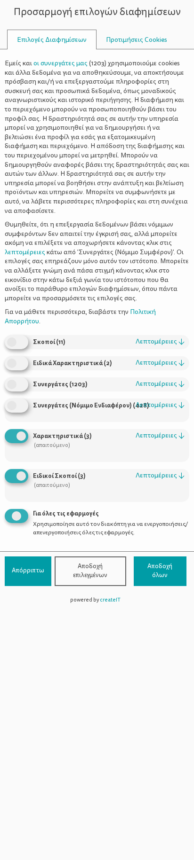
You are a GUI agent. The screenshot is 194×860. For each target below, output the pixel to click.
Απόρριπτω (28, 570)
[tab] (52, 40)
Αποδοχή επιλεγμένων (90, 571)
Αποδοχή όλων (159, 571)
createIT (110, 599)
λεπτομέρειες (160, 341)
